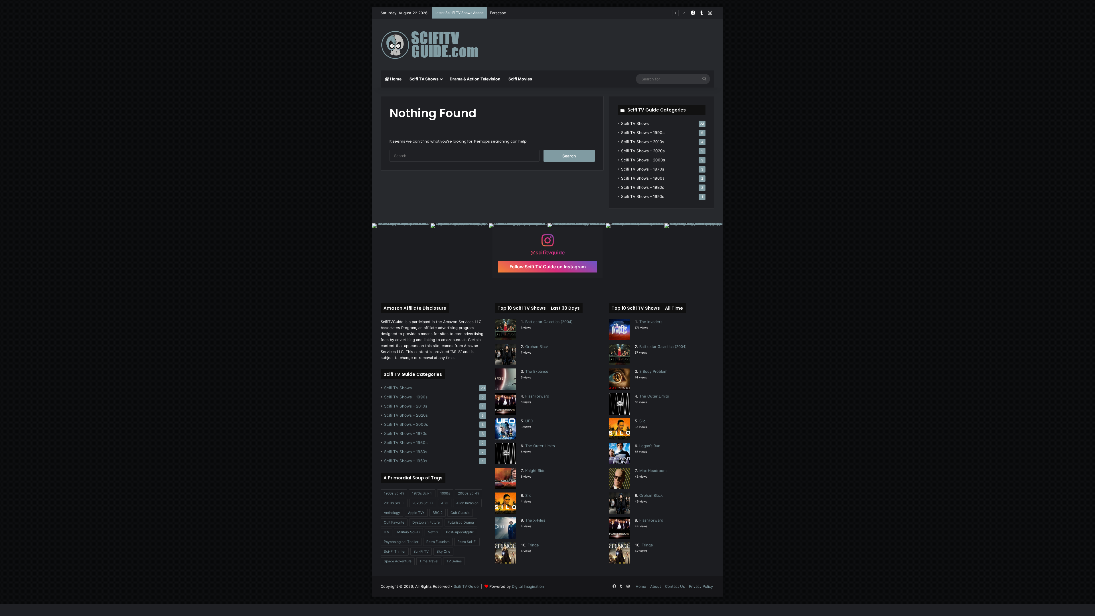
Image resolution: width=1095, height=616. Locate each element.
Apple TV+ (416, 512)
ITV (386, 532)
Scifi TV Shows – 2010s (642, 141)
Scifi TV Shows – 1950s (642, 196)
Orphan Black (537, 346)
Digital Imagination (528, 586)
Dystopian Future (426, 522)
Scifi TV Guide (466, 586)
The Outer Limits (540, 445)
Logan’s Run (649, 445)
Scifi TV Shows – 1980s (642, 187)
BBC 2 (438, 512)
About (655, 586)
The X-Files (535, 520)
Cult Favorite (394, 522)
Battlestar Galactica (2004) (549, 321)
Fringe (533, 545)
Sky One (443, 551)
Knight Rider (536, 470)
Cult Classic (460, 512)
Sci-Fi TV (421, 551)
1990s (445, 493)
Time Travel (428, 561)
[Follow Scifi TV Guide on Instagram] (547, 243)
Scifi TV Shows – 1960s (642, 178)
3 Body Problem (653, 371)
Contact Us (675, 586)
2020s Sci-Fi (422, 503)
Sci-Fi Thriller (394, 551)
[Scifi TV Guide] (438, 45)
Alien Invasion (467, 503)
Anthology (392, 512)
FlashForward (537, 396)
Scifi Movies (520, 78)
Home (395, 78)
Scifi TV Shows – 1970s (642, 169)
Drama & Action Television (475, 78)
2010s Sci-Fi (394, 503)
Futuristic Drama (461, 522)
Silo (528, 495)
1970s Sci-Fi (422, 493)
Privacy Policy (701, 586)
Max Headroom (652, 470)
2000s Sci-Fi (468, 493)
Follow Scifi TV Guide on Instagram (548, 266)
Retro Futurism (437, 542)
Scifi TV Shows (424, 78)
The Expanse (536, 371)
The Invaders (650, 321)
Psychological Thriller (401, 542)
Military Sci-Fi (408, 532)
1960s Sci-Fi (394, 493)
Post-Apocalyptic (460, 532)
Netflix (433, 532)
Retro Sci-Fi (466, 542)
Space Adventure (397, 561)
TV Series (454, 561)
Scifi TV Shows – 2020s (643, 151)
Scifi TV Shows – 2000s (643, 160)
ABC (444, 503)
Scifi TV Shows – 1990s (642, 132)
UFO (529, 421)
